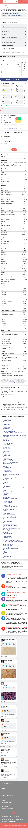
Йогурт (4, 490)
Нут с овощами (6, 470)
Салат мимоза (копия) (8, 543)
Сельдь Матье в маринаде (9, 454)
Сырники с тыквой (7, 553)
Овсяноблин (6, 557)
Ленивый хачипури (7, 502)
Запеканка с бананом (8, 544)
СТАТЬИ (3, 790)
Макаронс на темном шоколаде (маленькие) (14, 432)
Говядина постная (7, 478)
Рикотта (5, 539)
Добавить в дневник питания (14, 79)
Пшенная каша (6, 424)
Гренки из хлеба (7, 455)
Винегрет (5, 475)
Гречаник (5, 482)
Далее (14, 149)
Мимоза (5, 510)
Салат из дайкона (7, 421)
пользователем (14, 13)
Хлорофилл (6, 440)
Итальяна (5, 425)
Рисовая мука (6, 505)
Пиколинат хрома (7, 495)
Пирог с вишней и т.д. (8, 533)
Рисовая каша (6, 427)
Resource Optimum (7, 547)
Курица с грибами (7, 450)
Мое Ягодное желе (7, 471)
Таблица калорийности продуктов (11, 5)
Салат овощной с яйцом (9, 520)
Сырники (5, 552)
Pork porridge (6, 483)
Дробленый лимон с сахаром (10, 477)
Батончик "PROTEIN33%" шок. (10, 555)
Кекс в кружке (6, 438)
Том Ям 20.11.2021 (7, 481)
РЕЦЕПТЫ (4, 786)
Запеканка (5, 532)
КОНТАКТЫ (11, 808)
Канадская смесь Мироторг (9, 491)
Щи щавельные (19, 7)
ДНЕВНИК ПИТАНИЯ (6, 783)
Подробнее (13, 377)
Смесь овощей (6, 497)
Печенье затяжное (7, 444)
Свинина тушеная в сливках (10, 506)
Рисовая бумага (7, 536)
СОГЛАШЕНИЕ (5, 811)
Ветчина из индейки (8, 504)
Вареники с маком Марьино (10, 498)
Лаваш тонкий (6, 513)
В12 (4, 500)
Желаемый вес (4, 143)
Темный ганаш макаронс (9, 431)
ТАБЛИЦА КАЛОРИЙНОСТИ (7, 795)
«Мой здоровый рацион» (19, 382)
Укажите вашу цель (5, 134)
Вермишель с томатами (9, 524)
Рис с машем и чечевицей (9, 517)
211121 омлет (6, 423)
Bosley (4, 549)
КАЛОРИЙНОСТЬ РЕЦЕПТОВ (7, 797)
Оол (4, 485)
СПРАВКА (4, 804)
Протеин (5, 434)
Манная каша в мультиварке (10, 516)
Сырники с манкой (7, 420)
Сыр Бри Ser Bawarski (8, 459)
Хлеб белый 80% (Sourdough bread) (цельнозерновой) (11, 529)
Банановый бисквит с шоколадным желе (13, 541)
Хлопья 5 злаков (7, 464)
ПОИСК (3, 793)
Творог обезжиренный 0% (9, 514)
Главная (2, 5)
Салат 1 (5, 439)
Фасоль (5, 512)
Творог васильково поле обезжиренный (13, 535)
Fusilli (4, 452)
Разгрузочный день (8, 463)
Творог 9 (5, 518)
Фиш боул (5, 479)
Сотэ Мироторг (6, 486)
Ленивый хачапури (7, 501)
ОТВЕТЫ (3, 800)
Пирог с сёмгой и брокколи (9, 526)
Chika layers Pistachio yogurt (10, 460)
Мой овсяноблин (7, 467)
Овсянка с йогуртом (8, 469)
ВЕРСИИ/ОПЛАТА (5, 806)
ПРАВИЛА (9, 811)
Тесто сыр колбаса (7, 458)
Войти (25, 1)
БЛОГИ (3, 788)
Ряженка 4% (6, 451)
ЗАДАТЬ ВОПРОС (5, 808)
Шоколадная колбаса (8, 545)
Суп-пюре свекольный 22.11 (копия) (11, 540)
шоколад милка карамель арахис (11, 474)
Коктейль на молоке (8, 456)
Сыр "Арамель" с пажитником (10, 525)
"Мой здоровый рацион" (19, 53)
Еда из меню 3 (6, 428)
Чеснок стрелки (7, 493)
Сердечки (5, 466)
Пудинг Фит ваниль (7, 521)
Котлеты (5, 494)
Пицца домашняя (7, 556)
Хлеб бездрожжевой (8, 429)
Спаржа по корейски (8, 443)
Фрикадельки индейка (8, 446)
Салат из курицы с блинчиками (10, 462)
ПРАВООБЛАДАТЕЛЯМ (6, 802)
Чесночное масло (7, 537)
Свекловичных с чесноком (9, 522)
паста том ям (6, 473)
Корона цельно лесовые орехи (10, 548)
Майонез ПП (6, 447)
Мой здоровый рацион (15, 15)
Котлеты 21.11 (6, 508)
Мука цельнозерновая (8, 509)
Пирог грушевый (7, 448)
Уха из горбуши (7, 530)
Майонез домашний (8, 442)
